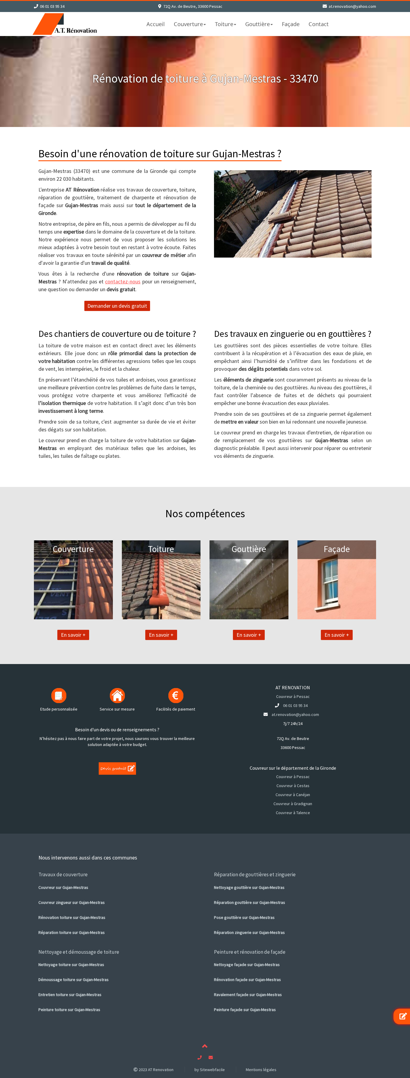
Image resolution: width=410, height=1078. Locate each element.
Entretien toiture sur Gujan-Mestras (69, 994)
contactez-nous (122, 281)
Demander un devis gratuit (117, 305)
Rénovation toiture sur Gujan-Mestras (71, 917)
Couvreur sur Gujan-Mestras (63, 887)
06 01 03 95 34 (52, 6)
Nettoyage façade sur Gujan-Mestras (247, 964)
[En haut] (205, 1047)
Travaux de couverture (63, 874)
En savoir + (73, 634)
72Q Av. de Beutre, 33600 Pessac (192, 6)
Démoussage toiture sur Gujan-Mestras (73, 979)
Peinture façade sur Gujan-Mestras (245, 1009)
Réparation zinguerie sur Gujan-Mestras (249, 932)
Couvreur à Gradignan (292, 803)
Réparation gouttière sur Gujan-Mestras (249, 902)
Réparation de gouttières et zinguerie (255, 874)
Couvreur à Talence (293, 812)
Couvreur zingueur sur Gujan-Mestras (71, 902)
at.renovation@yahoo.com (352, 6)
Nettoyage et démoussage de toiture (78, 952)
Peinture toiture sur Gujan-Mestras (69, 1009)
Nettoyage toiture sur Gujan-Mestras (71, 964)
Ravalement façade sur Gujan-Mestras (248, 994)
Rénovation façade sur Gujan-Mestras (247, 979)
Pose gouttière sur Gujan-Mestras (244, 917)
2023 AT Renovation (155, 1069)
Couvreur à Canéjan (293, 794)
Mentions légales (261, 1069)
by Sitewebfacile (209, 1069)
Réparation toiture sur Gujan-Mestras (71, 932)
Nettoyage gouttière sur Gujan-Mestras (249, 887)
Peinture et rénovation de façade (249, 952)
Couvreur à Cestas (292, 785)
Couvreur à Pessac (293, 696)
